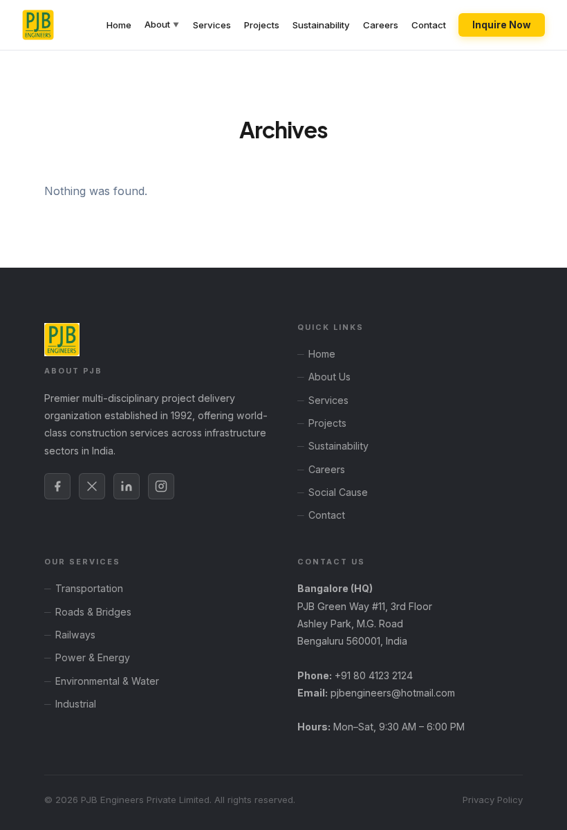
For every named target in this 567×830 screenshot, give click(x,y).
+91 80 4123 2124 (374, 675)
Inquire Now (501, 24)
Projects (261, 24)
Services (212, 24)
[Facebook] (57, 486)
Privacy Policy (493, 799)
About (162, 24)
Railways (75, 634)
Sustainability (321, 24)
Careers (380, 24)
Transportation (89, 588)
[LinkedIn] (126, 486)
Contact (428, 24)
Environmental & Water (107, 681)
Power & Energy (92, 657)
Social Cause (338, 492)
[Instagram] (161, 486)
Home (118, 24)
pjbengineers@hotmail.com (393, 693)
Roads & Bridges (93, 612)
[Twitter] (92, 486)
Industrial (75, 704)
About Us (329, 376)
